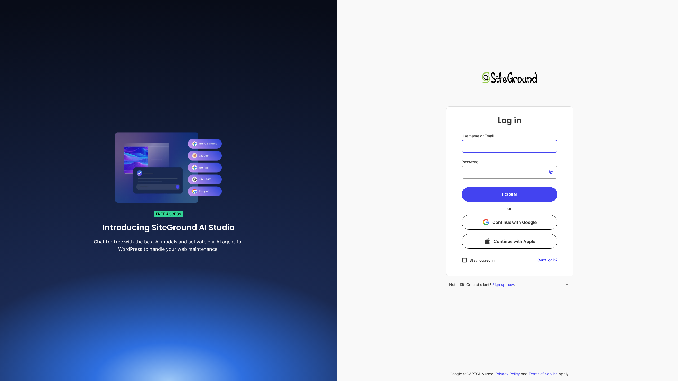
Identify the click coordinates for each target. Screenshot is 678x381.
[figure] (509, 191)
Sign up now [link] (503, 284)
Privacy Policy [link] (508, 373)
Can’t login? (547, 260)
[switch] (551, 172)
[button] (509, 194)
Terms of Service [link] (543, 373)
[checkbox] (478, 260)
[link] (509, 78)
